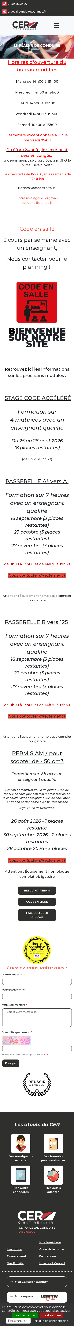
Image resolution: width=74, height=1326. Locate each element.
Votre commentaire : (15, 1004)
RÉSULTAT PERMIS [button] (37, 890)
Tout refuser (51, 1315)
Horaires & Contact (52, 1263)
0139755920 (27, 1231)
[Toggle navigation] (56, 25)
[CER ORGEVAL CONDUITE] (25, 25)
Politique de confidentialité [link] (50, 1321)
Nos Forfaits (15, 1263)
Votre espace (24, 1296)
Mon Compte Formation (32, 1281)
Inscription (14, 1249)
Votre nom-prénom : (14, 974)
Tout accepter (25, 1315)
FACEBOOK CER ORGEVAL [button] (37, 915)
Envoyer (11, 1063)
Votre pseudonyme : (14, 989)
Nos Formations (50, 1242)
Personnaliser (18, 1321)
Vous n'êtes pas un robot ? (17, 1032)
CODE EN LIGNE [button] (37, 901)
